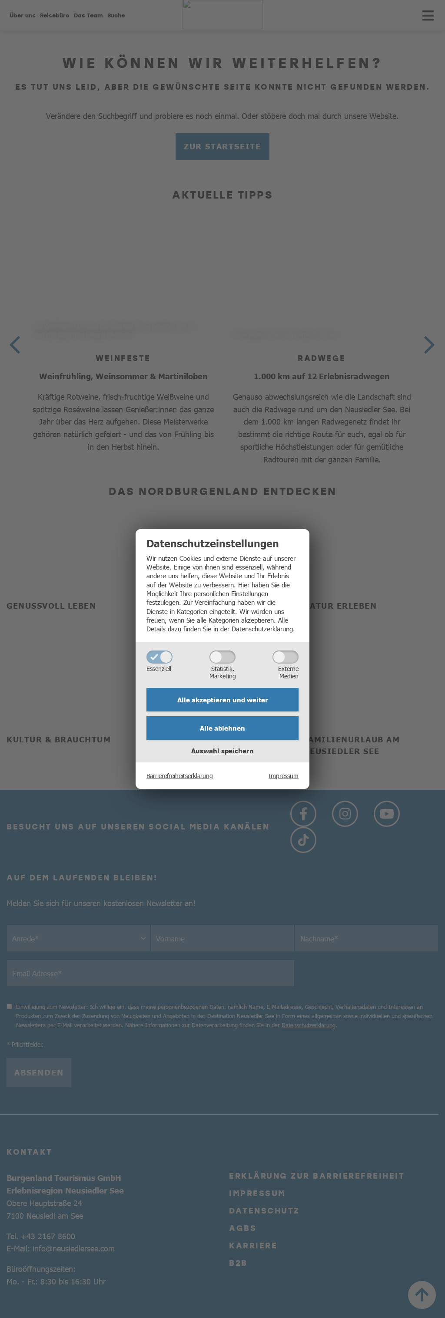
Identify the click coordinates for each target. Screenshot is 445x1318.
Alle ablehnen (222, 728)
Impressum (284, 775)
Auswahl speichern (222, 751)
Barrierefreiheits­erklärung (179, 775)
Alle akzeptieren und (222, 700)
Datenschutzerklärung (262, 628)
